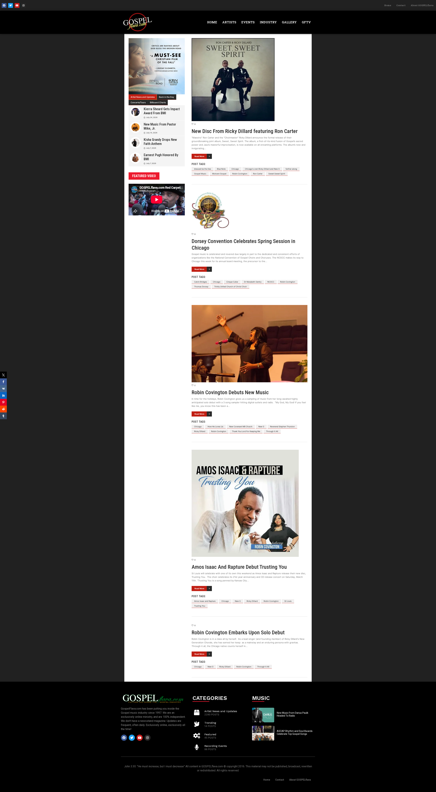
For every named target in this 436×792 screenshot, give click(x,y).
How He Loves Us (215, 426)
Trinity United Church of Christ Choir (230, 286)
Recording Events (215, 746)
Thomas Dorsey (201, 286)
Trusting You (199, 606)
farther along (291, 169)
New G (261, 426)
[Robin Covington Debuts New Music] (249, 343)
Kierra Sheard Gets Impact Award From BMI (162, 111)
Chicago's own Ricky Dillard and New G (262, 169)
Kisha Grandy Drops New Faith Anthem (160, 142)
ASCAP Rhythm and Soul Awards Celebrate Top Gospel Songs (295, 732)
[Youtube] (17, 5)
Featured (210, 734)
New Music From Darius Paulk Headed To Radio (292, 714)
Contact (401, 5)
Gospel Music (200, 173)
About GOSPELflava (422, 5)
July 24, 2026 (151, 117)
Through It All (272, 431)
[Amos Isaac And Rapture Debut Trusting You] (249, 503)
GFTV (306, 22)
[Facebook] (4, 5)
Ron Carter (257, 173)
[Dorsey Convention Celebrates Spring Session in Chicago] (249, 211)
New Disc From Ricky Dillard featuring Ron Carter (245, 131)
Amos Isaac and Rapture (204, 601)
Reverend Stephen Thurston (282, 426)
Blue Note (221, 169)
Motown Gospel (219, 173)
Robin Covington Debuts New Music (230, 392)
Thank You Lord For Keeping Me (246, 431)
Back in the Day (166, 97)
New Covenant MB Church (240, 426)
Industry (268, 22)
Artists (229, 22)
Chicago (235, 169)
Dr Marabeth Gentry (252, 282)
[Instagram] (23, 5)
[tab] (143, 97)
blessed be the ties (202, 169)
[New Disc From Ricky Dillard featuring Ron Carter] (249, 79)
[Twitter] (10, 5)
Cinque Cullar (232, 282)
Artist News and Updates (143, 97)
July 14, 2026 (151, 133)
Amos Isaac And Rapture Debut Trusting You (239, 567)
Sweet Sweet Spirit (276, 173)
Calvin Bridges (200, 282)
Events (248, 22)
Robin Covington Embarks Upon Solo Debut (238, 632)
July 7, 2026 (151, 148)
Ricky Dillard (199, 431)
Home (387, 5)
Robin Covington (239, 173)
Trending (210, 722)
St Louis (288, 601)
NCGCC (270, 282)
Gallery (289, 22)
